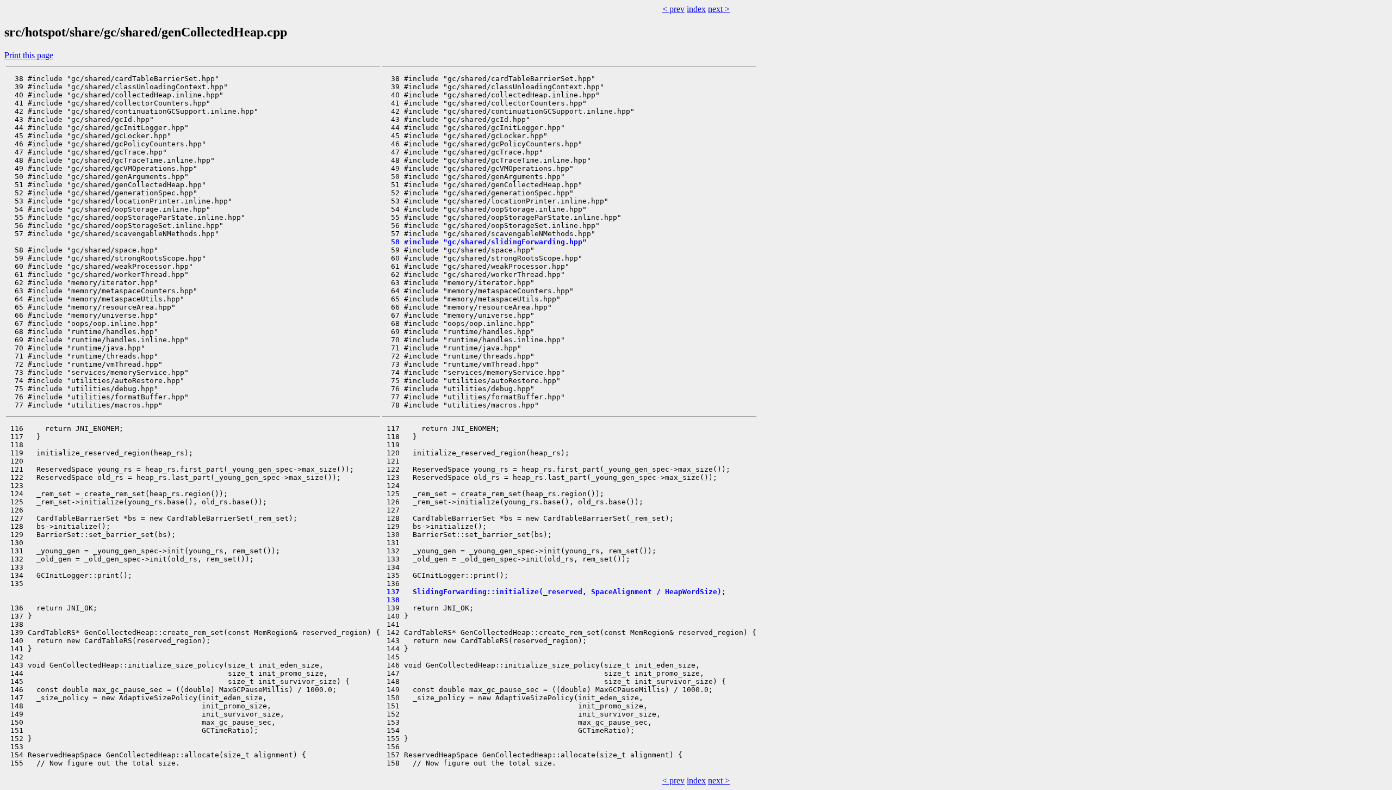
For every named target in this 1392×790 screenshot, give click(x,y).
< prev (673, 9)
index (696, 9)
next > (719, 9)
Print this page (28, 55)
